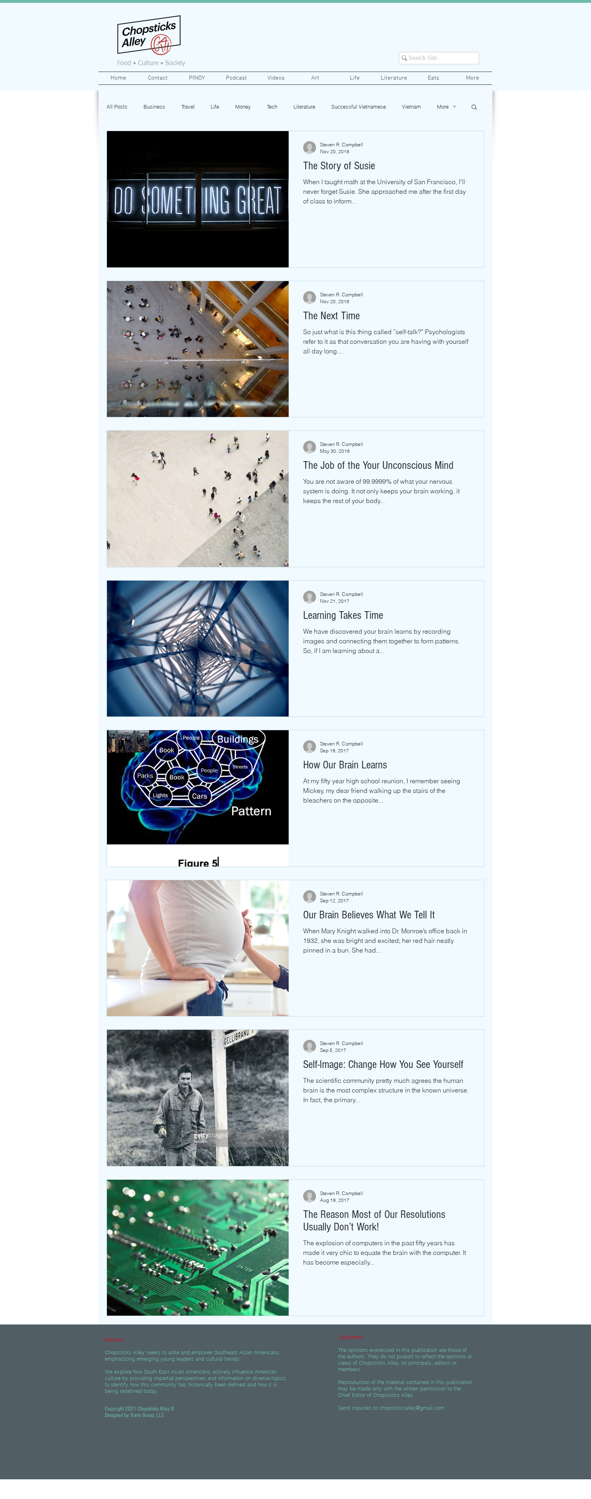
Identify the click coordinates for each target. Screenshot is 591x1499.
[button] (474, 107)
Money (243, 106)
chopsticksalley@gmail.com (411, 1408)
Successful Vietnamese (358, 106)
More (443, 106)
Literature (304, 106)
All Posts (117, 106)
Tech (272, 106)
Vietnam (411, 106)
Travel (188, 106)
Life (215, 106)
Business (154, 106)
